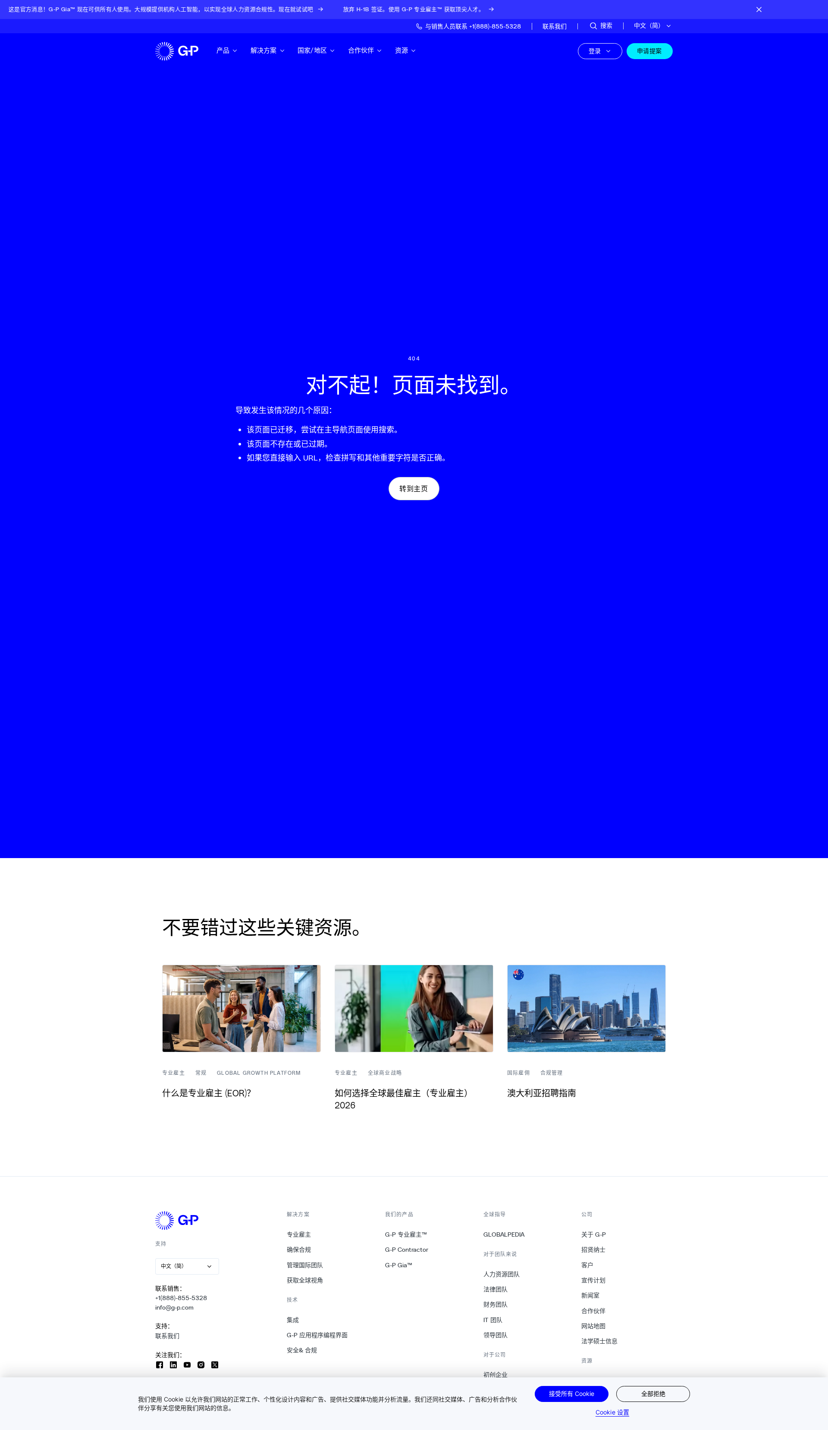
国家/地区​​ (312, 50)
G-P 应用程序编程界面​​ (317, 1335)
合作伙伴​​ (361, 50)
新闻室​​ (590, 1295)
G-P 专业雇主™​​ (406, 1234)
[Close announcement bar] (759, 9)
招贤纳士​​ (593, 1249)
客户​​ (587, 1265)
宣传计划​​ (593, 1280)
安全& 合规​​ (302, 1350)
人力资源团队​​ (501, 1274)
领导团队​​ (495, 1335)
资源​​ (401, 50)
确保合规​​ (299, 1249)
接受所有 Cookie (571, 1393)
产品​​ (223, 50)
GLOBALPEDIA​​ (504, 1234)
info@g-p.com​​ (174, 1307)
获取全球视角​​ (305, 1280)
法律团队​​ (495, 1289)
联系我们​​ (167, 1335)
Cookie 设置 (612, 1412)
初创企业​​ (495, 1374)
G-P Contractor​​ (407, 1249)
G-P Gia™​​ (399, 1265)
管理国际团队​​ (305, 1265)
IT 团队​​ (493, 1319)
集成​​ (293, 1319)
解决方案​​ (264, 50)
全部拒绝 (653, 1393)
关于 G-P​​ (593, 1234)
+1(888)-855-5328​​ (181, 1297)
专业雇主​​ (299, 1234)
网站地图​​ (593, 1326)
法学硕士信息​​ (599, 1341)
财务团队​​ (495, 1304)
